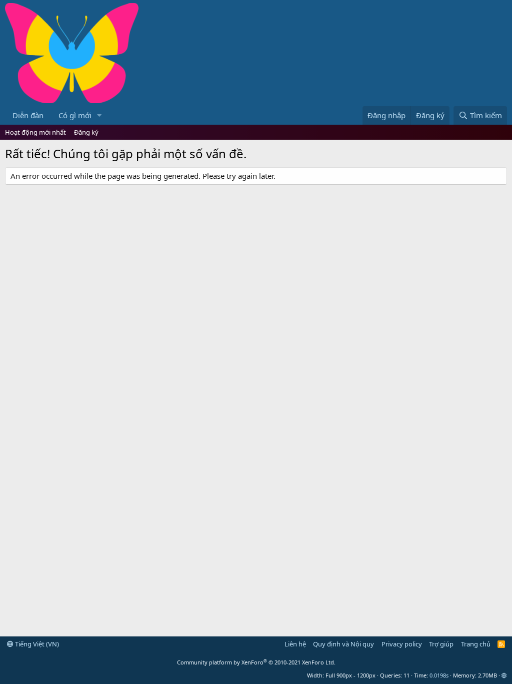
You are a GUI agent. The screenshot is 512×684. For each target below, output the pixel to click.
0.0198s (439, 675)
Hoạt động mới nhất (35, 132)
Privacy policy (402, 643)
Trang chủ (475, 643)
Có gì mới (75, 115)
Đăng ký (86, 132)
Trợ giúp (441, 643)
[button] (99, 115)
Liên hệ (295, 643)
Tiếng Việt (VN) (36, 643)
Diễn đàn (28, 115)
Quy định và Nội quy (343, 643)
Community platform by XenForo (256, 662)
